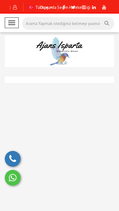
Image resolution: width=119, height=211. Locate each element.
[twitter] (73, 7)
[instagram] (84, 7)
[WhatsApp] (13, 178)
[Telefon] (13, 159)
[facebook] (64, 7)
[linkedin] (94, 7)
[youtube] (104, 7)
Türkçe (41, 7)
